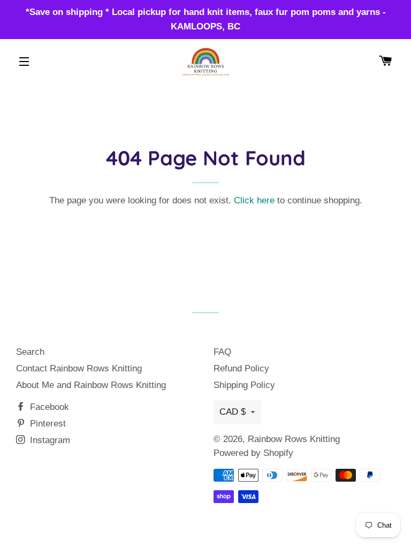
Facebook (48, 407)
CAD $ (232, 412)
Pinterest (46, 423)
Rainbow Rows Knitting (294, 439)
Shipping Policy (244, 385)
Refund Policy (241, 368)
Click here (254, 200)
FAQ (222, 352)
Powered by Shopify (253, 453)
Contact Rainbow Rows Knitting (79, 368)
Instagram (48, 440)
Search (30, 352)
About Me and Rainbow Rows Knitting (91, 385)
